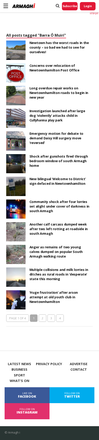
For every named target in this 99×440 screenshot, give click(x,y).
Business (19, 369)
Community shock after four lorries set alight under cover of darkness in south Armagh (59, 206)
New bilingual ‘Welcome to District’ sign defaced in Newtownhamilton (57, 181)
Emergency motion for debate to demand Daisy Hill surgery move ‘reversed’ (56, 138)
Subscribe (70, 6)
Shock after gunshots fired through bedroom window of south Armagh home (58, 161)
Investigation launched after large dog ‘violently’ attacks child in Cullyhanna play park (57, 115)
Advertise (78, 364)
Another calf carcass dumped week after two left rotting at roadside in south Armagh (58, 229)
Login (88, 6)
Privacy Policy (49, 364)
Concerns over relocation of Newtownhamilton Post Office (54, 67)
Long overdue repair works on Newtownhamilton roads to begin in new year (58, 93)
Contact (78, 369)
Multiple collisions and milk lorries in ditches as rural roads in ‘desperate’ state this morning (58, 274)
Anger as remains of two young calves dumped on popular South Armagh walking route (56, 251)
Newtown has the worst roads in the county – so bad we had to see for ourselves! (59, 47)
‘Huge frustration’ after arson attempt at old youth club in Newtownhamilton (53, 297)
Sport (19, 375)
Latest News (19, 364)
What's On (19, 380)
